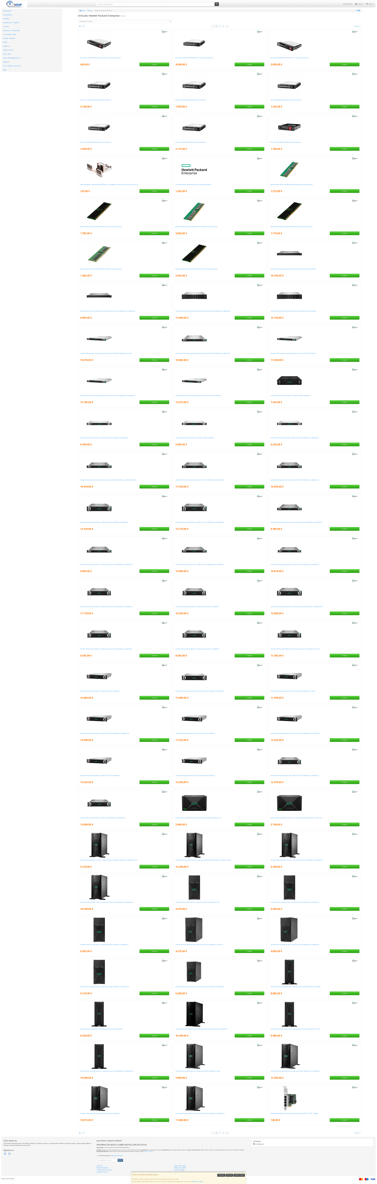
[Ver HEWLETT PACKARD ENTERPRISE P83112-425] (125, 887)
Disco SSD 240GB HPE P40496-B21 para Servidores (190, 100)
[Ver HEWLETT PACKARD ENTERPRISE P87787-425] (315, 1056)
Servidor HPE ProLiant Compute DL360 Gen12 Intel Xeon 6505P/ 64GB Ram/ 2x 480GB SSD (202, 353)
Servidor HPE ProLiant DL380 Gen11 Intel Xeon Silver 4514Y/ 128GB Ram (197, 649)
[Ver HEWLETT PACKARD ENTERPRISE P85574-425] (220, 423)
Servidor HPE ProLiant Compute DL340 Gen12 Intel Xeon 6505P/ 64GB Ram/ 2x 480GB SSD (202, 311)
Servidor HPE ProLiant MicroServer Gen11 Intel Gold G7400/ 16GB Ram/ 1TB (198, 818)
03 (223, 26)
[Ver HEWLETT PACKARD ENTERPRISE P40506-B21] (315, 43)
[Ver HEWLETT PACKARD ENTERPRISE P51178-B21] (315, 1098)
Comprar (154, 64)
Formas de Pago (179, 1170)
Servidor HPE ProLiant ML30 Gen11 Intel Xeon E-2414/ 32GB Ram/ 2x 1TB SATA (199, 944)
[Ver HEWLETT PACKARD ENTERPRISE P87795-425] (220, 1098)
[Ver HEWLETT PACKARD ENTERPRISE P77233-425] (315, 1014)
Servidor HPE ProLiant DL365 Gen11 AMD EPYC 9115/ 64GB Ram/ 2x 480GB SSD (199, 564)
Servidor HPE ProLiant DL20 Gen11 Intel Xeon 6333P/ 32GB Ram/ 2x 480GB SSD (295, 438)
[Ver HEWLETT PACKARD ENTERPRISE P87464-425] (315, 887)
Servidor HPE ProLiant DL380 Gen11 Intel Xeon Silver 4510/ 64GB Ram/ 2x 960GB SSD (106, 649)
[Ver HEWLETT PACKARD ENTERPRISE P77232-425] (125, 971)
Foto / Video (7, 54)
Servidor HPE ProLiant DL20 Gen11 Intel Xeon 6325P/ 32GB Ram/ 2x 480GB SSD (104, 438)
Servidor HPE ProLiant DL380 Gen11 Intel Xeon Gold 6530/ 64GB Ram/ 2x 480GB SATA (296, 607)
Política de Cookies (197, 1181)
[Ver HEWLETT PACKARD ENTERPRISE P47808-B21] (315, 127)
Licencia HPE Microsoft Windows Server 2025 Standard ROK (193, 184)
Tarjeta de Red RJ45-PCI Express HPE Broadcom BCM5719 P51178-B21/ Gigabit (294, 1113)
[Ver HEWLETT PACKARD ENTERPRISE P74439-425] (220, 803)
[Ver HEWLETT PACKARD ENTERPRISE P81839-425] (220, 507)
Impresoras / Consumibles (11, 30)
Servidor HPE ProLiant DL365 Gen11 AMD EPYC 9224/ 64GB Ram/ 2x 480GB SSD (295, 564)
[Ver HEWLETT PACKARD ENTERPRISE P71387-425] (315, 929)
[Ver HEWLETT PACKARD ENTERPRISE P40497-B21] (315, 85)
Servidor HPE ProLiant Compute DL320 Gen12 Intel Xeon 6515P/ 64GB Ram (293, 269)
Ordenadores (7, 11)
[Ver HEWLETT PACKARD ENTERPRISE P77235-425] (315, 634)
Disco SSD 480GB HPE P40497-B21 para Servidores (286, 100)
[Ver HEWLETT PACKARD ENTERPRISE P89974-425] (220, 1056)
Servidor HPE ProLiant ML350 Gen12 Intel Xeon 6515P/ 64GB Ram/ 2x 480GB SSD (200, 1113)
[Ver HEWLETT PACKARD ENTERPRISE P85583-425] (125, 1014)
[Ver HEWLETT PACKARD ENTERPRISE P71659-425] (315, 845)
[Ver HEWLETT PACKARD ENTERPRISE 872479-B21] (125, 43)
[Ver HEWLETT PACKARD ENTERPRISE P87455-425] (315, 803)
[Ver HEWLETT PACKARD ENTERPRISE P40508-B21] (220, 43)
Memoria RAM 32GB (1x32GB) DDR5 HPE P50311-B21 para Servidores (101, 227)
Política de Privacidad (148, 1151)
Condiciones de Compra (104, 1170)
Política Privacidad (102, 1168)
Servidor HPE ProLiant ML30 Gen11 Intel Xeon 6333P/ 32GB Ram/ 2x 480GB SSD (104, 944)
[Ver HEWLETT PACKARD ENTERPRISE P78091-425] (315, 549)
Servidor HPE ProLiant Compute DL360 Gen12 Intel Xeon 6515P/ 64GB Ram (293, 353)
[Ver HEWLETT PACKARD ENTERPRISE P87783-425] (125, 296)
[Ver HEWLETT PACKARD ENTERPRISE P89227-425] (125, 760)
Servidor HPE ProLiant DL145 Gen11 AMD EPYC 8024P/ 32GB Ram (290, 395)
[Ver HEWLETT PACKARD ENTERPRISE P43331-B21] (220, 254)
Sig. (227, 26)
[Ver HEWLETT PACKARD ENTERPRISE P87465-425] (125, 423)
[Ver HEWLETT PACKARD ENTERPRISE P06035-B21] (125, 254)
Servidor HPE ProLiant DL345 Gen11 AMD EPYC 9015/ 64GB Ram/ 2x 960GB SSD (104, 522)
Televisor (6, 26)
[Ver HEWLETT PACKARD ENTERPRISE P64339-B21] (220, 211)
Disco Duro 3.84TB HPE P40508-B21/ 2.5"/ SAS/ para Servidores (194, 58)
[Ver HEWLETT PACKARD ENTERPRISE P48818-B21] (125, 169)
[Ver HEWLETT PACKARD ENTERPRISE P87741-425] (315, 296)
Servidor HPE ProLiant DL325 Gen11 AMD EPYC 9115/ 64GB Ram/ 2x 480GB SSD (199, 480)
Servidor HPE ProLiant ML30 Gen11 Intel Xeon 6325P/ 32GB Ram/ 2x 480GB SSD (295, 902)
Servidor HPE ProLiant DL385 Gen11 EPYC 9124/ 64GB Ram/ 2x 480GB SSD (102, 818)
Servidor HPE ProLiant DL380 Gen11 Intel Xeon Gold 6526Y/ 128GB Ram (197, 607)
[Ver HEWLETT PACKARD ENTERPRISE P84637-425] (220, 845)
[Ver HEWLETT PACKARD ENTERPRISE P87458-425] (125, 929)
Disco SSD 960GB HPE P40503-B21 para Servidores (190, 142)
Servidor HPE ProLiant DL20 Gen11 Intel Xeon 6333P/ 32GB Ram (194, 438)
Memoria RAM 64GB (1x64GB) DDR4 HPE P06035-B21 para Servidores (101, 269)
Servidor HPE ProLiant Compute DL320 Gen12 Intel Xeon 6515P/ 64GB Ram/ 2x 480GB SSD (107, 311)
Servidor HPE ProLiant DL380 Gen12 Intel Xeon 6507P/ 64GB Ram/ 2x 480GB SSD (104, 733)
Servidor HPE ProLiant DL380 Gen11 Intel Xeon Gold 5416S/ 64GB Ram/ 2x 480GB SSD (106, 607)
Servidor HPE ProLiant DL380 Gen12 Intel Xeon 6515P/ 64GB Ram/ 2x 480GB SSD (295, 733)
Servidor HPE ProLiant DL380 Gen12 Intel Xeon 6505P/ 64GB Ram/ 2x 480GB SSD (199, 691)
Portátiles (6, 19)
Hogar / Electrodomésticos (11, 58)
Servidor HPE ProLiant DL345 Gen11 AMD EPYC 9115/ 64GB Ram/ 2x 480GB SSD (199, 522)
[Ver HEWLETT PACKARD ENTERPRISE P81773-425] (220, 971)
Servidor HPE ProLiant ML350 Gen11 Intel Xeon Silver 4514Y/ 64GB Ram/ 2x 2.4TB (295, 1029)
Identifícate (348, 4)
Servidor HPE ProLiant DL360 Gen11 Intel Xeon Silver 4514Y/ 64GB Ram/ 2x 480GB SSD (106, 564)
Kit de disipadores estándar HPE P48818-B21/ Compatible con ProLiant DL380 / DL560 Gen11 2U (109, 184)
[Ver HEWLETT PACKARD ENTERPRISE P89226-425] (125, 380)
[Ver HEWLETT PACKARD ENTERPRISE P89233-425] (220, 338)
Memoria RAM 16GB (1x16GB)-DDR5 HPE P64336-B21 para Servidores (292, 184)
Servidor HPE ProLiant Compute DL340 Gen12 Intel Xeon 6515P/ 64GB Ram (293, 311)
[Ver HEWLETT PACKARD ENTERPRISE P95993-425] (220, 760)
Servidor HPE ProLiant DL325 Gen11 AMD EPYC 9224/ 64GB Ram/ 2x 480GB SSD (295, 480)
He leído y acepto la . (111, 1155)
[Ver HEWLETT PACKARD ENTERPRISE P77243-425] (125, 465)
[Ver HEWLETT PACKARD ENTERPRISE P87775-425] (315, 254)
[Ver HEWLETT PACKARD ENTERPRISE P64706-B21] (315, 211)
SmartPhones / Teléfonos (11, 23)
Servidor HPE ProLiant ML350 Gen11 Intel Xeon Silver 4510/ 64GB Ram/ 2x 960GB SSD (201, 1029)
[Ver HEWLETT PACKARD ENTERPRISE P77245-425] (125, 803)
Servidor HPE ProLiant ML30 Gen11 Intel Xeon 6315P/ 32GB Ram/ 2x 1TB (197, 902)
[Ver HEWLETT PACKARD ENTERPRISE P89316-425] (220, 676)
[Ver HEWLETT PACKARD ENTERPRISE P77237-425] (125, 549)
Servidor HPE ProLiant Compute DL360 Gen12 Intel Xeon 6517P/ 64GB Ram (198, 395)
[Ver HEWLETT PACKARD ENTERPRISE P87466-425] (315, 423)
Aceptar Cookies (239, 1175)
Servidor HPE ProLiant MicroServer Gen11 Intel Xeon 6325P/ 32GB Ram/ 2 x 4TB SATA (296, 818)
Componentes (7, 15)
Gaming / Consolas (9, 38)
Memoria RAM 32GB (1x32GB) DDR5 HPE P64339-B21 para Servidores (196, 227)
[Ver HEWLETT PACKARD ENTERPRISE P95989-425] (315, 338)
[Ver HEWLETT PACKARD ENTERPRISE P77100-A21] (220, 169)
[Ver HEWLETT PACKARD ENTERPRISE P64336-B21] (315, 169)
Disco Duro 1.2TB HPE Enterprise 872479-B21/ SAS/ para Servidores (100, 58)
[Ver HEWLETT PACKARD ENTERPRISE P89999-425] (125, 338)
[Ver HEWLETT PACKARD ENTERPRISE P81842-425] (315, 760)
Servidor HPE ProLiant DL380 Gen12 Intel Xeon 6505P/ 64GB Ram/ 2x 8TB (293, 691)
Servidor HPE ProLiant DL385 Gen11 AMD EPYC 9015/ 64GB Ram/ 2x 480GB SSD (295, 775)
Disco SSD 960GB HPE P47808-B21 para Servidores (286, 142)
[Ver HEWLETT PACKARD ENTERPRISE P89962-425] (315, 676)
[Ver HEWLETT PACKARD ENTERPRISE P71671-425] (220, 1014)
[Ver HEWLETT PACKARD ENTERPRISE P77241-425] (220, 591)
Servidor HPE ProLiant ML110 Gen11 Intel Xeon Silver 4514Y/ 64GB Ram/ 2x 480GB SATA (106, 902)
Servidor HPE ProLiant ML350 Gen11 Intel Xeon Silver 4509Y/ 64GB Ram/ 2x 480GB (295, 987)
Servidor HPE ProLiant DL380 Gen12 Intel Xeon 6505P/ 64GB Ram (100, 691)
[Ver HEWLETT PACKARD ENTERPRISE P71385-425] (220, 929)
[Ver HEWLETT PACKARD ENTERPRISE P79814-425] (315, 380)
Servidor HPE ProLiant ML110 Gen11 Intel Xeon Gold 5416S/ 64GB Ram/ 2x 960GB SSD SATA (203, 860)
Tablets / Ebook (8, 50)
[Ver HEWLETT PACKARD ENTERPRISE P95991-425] (220, 718)
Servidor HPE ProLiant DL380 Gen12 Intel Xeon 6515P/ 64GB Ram (195, 733)
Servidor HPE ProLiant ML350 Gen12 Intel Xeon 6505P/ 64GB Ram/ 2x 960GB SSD (295, 1071)
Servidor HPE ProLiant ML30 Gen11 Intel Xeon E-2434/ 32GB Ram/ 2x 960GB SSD (104, 987)
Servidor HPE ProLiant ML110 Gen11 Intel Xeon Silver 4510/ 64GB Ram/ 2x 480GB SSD (297, 860)
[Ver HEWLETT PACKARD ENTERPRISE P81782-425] (315, 507)
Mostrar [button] (357, 26)
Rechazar (229, 1175)
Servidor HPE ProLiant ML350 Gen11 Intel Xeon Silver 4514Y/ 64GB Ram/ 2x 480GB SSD (106, 1071)
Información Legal (180, 1166)
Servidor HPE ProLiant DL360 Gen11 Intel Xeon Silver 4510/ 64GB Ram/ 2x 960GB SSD (296, 522)
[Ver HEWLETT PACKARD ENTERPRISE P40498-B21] (125, 127)
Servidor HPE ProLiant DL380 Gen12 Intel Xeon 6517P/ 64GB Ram (100, 775)
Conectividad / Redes (9, 34)
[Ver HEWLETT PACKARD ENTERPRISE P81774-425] (125, 845)
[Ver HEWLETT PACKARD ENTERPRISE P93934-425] (125, 676)
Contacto (360, 4)
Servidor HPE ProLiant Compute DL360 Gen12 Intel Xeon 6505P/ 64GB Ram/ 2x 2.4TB (106, 353)
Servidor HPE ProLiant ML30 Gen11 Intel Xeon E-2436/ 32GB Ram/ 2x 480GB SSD (199, 987)
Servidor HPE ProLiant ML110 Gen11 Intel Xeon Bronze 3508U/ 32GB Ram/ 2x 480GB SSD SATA (108, 860)
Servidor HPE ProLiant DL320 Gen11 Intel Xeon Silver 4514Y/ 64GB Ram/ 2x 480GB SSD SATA (108, 480)
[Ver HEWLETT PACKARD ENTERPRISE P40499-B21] (125, 85)
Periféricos (6, 46)
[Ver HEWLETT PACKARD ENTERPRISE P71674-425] (125, 634)
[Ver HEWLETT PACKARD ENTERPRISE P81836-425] (220, 465)
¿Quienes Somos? (102, 1172)
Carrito (370, 4)
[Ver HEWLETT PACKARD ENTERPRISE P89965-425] (315, 718)
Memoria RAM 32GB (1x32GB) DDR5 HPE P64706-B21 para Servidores (292, 227)
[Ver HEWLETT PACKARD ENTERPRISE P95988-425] (125, 1098)
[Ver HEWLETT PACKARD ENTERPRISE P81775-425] (315, 971)
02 (220, 26)
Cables (5, 42)
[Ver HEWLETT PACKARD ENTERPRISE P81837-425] (125, 507)
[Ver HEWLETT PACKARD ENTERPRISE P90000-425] (220, 380)
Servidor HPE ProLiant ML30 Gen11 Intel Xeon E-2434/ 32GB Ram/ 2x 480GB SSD (295, 944)
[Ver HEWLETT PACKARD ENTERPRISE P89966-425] (125, 718)
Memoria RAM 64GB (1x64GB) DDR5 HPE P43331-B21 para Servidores (196, 269)
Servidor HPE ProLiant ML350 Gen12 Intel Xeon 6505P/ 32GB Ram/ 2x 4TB (197, 1071)
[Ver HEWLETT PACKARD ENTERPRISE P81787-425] (315, 591)
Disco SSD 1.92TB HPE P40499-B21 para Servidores (95, 100)
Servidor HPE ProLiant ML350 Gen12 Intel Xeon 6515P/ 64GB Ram (100, 1113)
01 (216, 26)
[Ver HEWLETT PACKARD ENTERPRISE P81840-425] (220, 549)
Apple (5, 70)
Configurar (221, 1175)
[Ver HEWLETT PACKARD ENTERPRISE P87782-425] (220, 296)
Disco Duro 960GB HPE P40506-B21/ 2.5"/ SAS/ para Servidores (290, 58)
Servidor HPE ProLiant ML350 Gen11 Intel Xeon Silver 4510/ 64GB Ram (101, 1029)
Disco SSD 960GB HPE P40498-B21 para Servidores (95, 142)
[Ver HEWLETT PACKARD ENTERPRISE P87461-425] (220, 887)
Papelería (6, 62)
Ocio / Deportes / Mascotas (12, 66)
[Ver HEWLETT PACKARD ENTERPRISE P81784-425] (125, 591)
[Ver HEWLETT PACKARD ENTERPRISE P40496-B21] (220, 85)
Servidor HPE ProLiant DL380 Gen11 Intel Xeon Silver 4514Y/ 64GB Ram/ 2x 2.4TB (295, 649)
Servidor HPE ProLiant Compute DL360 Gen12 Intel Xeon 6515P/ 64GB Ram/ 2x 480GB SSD (107, 395)
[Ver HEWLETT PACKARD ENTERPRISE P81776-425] (125, 1056)
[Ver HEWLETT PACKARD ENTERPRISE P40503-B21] (220, 127)
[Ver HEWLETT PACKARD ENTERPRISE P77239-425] (315, 465)
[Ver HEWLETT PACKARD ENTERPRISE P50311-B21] (125, 211)
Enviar (120, 1160)
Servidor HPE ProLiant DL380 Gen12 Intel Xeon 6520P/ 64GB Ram (195, 775)
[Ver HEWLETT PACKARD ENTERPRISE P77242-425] (220, 634)
